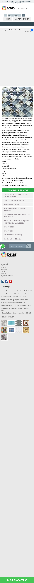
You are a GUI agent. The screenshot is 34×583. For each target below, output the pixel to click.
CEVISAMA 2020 (9, 227)
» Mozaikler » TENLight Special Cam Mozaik (14, 300)
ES (12, 15)
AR (16, 15)
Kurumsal (4, 1)
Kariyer (17, 2)
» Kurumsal (4, 264)
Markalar (23, 1)
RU (19, 15)
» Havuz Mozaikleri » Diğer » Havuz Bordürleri (15, 294)
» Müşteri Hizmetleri (7, 275)
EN (6, 15)
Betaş (4, 30)
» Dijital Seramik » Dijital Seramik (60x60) (13, 302)
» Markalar (4, 272)
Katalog (12, 2)
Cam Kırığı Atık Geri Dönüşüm (12, 239)
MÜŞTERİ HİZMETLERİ (22, 19)
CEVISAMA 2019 (8, 231)
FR (9, 15)
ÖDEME (8, 19)
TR (23, 15)
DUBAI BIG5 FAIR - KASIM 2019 (13, 235)
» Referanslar (5, 277)
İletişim (22, 2)
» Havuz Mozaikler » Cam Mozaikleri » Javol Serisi (16, 305)
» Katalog (4, 269)
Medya (18, 1)
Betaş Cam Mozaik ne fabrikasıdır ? (14, 200)
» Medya (3, 273)
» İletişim (4, 266)
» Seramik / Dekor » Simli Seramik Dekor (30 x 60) (16, 313)
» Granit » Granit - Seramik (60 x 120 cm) (13, 297)
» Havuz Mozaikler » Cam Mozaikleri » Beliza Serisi (16, 291)
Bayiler (29, 1)
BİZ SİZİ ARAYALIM (17, 580)
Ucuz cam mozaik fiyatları (11, 204)
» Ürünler (3, 267)
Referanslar (11, 1)
